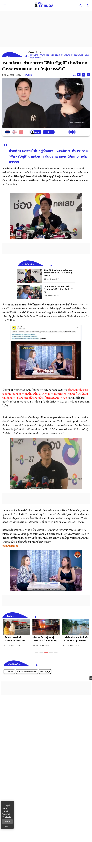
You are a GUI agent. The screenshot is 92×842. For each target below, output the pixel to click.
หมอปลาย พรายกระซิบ (27, 671)
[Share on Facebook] (78, 74)
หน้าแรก (31, 52)
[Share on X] (83, 75)
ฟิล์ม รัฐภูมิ (45, 671)
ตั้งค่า (7, 826)
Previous (85, 616)
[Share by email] (88, 74)
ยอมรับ (7, 821)
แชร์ (74, 75)
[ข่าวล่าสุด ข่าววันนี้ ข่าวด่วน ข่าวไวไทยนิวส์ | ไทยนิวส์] (44, 5)
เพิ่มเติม (8, 817)
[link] (46, 276)
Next (89, 616)
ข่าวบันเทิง (9, 671)
